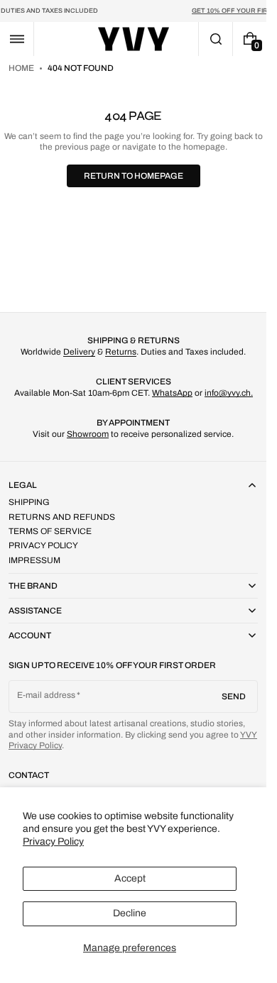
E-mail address (55, 521)
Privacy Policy (53, 841)
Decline (129, 913)
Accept (130, 878)
